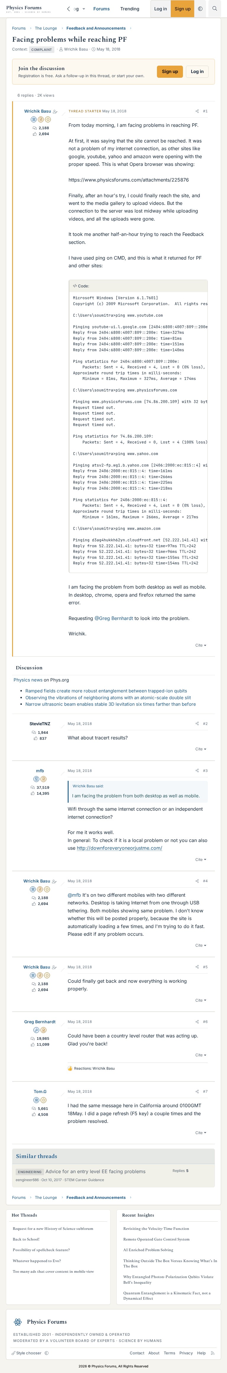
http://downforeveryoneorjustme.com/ (119, 848)
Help (201, 1353)
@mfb (74, 895)
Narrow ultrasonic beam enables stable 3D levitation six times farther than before (110, 704)
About (153, 1353)
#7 (205, 1091)
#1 (205, 111)
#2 (205, 723)
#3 (205, 770)
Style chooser (28, 1353)
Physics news (28, 680)
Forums (101, 9)
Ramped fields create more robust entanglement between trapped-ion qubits (106, 691)
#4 (205, 881)
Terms (169, 1353)
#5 (205, 967)
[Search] (214, 8)
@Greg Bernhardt (114, 618)
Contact (137, 1353)
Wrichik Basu (37, 111)
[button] (83, 8)
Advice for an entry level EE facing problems (95, 1171)
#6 (205, 1021)
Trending (129, 9)
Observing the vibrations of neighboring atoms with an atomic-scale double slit (108, 697)
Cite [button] (199, 645)
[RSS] (213, 1353)
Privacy (186, 1353)
